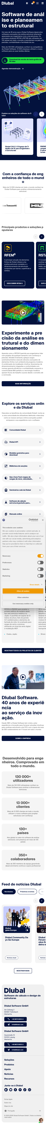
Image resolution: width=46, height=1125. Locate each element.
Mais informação (23, 384)
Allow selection (23, 597)
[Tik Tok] (25, 1090)
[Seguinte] (41, 114)
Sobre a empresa (23, 738)
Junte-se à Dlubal (13, 1085)
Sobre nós (7, 1103)
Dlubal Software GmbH (16, 1006)
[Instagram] (29, 1090)
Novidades (8, 892)
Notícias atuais (11, 958)
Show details (34, 584)
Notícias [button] (8, 1074)
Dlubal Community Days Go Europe (16, 938)
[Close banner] (43, 520)
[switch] (40, 562)
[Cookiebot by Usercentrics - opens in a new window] (29, 520)
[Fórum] (6, 1090)
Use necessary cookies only (23, 604)
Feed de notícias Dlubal (21, 884)
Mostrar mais (23, 971)
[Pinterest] (20, 1090)
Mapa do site (8, 1106)
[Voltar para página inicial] (8, 3)
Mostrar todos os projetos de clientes (23, 651)
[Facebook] (15, 1090)
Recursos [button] (9, 1079)
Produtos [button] (9, 1064)
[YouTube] (10, 1090)
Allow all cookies (23, 591)
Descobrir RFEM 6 (15, 283)
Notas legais (8, 1099)
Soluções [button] (9, 1060)
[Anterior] (35, 114)
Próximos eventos (27, 892)
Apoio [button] (7, 1069)
